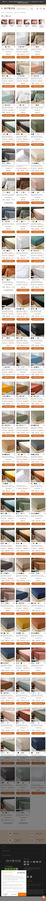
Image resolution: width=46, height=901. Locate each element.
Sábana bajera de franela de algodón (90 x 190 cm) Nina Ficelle (21, 576)
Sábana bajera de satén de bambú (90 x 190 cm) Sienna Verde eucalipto (22, 785)
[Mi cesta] (44, 9)
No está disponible (8, 197)
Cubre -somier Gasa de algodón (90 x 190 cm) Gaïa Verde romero (23, 224)
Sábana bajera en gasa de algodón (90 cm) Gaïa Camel (22, 546)
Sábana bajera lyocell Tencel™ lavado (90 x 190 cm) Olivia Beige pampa (22, 79)
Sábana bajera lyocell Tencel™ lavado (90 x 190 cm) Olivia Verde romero (23, 516)
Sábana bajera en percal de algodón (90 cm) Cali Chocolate (7, 695)
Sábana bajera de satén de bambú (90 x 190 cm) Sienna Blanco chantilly (22, 253)
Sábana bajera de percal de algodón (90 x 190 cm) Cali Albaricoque (21, 399)
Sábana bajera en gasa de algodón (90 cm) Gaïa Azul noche (21, 341)
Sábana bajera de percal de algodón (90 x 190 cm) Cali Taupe (7, 428)
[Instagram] (31, 877)
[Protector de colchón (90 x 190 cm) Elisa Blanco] (23, 155)
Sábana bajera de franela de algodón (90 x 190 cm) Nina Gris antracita (7, 636)
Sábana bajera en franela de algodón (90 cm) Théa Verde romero (37, 428)
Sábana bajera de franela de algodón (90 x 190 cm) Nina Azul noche (38, 606)
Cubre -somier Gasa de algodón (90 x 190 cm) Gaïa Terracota (8, 340)
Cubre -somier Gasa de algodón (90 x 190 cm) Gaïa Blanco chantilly (23, 108)
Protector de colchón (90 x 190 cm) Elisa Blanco (22, 166)
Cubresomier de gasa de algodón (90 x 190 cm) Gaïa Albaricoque (7, 282)
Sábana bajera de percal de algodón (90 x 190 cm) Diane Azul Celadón (23, 696)
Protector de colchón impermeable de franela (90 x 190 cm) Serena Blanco (38, 785)
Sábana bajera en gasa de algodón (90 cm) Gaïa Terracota (8, 78)
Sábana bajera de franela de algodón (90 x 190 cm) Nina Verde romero (37, 516)
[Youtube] (28, 877)
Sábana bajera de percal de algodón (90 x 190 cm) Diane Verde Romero (37, 726)
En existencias (8, 51)
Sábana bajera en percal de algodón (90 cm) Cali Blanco (22, 49)
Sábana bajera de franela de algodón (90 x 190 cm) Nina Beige (36, 166)
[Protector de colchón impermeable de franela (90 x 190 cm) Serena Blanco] (38, 774)
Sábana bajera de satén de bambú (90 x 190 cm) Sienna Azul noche (38, 755)
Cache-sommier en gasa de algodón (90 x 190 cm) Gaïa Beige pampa (7, 49)
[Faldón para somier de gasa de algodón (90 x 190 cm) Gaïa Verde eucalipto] (37, 97)
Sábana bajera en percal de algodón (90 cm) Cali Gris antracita (6, 576)
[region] (23, 12)
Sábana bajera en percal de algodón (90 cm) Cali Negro (7, 311)
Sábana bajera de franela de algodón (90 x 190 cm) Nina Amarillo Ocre (21, 636)
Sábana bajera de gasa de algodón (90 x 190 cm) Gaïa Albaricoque (36, 486)
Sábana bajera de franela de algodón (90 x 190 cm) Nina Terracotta (37, 636)
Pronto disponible (7, 817)
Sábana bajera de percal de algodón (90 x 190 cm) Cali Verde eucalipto (7, 108)
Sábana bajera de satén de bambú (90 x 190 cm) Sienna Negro (37, 341)
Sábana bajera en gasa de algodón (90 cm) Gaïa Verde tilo (8, 253)
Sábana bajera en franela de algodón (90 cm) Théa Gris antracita (36, 457)
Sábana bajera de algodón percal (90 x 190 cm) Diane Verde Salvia (7, 755)
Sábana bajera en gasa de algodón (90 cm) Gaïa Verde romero (6, 546)
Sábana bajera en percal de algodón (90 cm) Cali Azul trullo (37, 253)
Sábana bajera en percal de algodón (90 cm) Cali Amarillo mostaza (8, 399)
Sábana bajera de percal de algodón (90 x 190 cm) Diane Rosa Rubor (7, 726)
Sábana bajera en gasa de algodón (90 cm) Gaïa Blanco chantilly (7, 815)
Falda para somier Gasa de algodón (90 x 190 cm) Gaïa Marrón (22, 195)
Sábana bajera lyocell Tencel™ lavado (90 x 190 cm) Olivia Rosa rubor (7, 606)
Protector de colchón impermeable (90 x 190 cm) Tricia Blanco (22, 486)
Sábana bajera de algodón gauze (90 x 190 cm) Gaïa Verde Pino (36, 312)
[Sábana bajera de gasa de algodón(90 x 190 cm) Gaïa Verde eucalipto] (8, 126)
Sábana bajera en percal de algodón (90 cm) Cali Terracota (37, 399)
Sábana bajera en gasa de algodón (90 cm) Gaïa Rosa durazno (21, 666)
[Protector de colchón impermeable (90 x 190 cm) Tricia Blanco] (23, 475)
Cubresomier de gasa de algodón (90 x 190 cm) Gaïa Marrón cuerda (36, 49)
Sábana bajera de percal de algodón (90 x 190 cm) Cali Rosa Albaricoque (36, 79)
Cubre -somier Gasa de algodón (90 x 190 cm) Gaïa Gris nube (8, 195)
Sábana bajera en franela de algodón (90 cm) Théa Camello (8, 457)
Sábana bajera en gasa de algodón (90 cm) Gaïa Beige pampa (22, 457)
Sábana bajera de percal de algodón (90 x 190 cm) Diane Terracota (22, 726)
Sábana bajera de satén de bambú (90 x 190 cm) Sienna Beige (22, 755)
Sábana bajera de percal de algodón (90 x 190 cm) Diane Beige (22, 370)
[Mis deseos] (41, 9)
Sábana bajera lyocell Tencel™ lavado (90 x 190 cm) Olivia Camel (38, 576)
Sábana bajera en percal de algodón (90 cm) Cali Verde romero (22, 428)
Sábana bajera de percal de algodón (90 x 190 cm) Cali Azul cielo (37, 370)
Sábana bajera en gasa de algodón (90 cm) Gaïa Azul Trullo (7, 516)
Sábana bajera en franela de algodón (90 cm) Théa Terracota (22, 312)
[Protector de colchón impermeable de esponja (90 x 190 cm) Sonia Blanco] (23, 271)
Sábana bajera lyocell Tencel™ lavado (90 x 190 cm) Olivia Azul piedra (8, 224)
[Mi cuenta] (37, 9)
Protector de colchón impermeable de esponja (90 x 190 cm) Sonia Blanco (22, 282)
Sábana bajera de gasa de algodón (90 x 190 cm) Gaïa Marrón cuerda (37, 546)
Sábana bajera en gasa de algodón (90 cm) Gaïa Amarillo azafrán (8, 486)
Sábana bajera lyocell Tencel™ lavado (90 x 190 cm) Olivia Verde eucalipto (23, 815)
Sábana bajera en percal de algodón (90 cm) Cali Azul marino (23, 606)
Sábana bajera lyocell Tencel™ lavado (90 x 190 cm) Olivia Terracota (37, 666)
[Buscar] (32, 8)
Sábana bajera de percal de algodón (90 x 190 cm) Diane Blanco (37, 282)
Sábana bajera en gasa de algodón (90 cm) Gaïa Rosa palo (37, 224)
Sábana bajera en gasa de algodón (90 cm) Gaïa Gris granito (21, 137)
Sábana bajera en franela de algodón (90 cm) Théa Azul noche (6, 666)
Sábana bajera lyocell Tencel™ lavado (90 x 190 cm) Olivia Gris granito (8, 166)
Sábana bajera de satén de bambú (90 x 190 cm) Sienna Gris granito (7, 785)
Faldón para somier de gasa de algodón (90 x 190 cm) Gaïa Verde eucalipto (37, 108)
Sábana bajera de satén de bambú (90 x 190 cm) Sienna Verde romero (37, 137)
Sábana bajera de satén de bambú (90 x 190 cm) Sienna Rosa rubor (37, 195)
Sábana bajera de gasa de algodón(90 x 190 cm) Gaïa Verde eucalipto (7, 137)
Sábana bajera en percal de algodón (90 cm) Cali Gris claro (8, 369)
